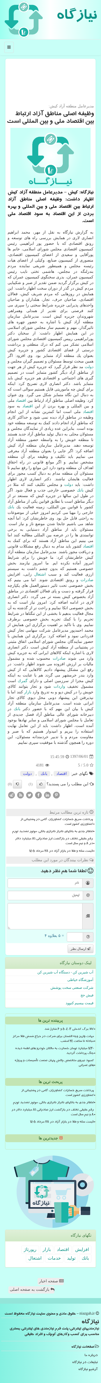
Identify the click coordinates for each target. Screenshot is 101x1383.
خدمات (54, 1258)
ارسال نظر (79, 949)
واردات (59, 686)
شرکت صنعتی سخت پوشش (71, 987)
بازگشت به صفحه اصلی (30, 1289)
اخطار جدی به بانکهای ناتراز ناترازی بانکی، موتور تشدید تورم (52, 832)
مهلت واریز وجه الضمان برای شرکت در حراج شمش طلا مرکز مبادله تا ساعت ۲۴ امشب (53, 1039)
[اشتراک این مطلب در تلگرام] (11, 795)
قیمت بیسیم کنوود (79, 1003)
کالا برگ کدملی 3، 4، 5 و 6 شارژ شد (69, 1029)
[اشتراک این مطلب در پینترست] (56, 795)
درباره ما (91, 1355)
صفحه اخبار (49, 1281)
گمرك (22, 681)
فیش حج (87, 995)
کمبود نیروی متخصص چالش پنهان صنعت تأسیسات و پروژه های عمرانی (54, 1063)
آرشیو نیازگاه (88, 1370)
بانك (80, 490)
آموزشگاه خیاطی (80, 980)
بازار (27, 692)
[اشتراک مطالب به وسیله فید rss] (20, 795)
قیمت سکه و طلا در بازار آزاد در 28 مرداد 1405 (61, 851)
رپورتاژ (30, 1249)
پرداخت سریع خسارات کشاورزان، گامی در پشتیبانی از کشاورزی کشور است (56, 822)
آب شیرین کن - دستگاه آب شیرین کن (65, 972)
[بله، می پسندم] (40, 784)
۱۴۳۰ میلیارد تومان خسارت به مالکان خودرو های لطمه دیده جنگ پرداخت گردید (54, 1051)
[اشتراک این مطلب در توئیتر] (29, 795)
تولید (71, 1258)
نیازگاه (76, 17)
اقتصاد (21, 400)
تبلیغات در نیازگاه (85, 1362)
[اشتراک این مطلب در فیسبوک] (38, 795)
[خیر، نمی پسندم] (17, 784)
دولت (89, 367)
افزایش (82, 1249)
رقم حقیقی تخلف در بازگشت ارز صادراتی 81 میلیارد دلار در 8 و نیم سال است (54, 841)
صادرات (87, 580)
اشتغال (40, 574)
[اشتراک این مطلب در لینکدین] (47, 795)
